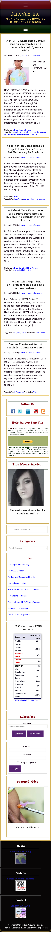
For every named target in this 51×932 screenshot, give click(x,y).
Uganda (34, 134)
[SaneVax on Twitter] (19, 413)
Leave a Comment (34, 157)
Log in (45, 928)
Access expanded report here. (27, 700)
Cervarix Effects (27, 827)
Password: (27, 754)
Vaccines (35, 268)
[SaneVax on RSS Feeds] (41, 413)
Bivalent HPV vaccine (31, 132)
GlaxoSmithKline (24, 268)
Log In (15, 769)
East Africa (18, 199)
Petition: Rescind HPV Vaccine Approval (24, 602)
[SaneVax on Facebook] (13, 413)
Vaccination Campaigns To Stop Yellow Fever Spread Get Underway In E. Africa (25, 149)
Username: (27, 746)
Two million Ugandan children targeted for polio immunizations (25, 285)
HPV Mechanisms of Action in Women (23, 589)
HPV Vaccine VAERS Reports (28, 628)
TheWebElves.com (11, 928)
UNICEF (24, 333)
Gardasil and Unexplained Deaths (21, 577)
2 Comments (35, 55)
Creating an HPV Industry (18, 564)
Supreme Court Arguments (19, 614)
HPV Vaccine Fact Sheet (17, 596)
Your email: (27, 723)
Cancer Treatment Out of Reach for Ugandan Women (25, 346)
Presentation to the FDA (18, 608)
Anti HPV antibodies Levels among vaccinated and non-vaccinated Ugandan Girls (25, 45)
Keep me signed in (28, 763)
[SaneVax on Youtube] (34, 413)
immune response (23, 134)
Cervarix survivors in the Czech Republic (27, 512)
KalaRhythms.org (34, 928)
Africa (15, 130)
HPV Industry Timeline (17, 583)
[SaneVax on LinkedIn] (26, 413)
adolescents (18, 132)
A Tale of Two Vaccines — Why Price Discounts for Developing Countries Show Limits (25, 215)
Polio (43, 333)
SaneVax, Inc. (25, 13)
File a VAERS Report (16, 571)
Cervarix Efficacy (24, 130)
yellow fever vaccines (37, 199)
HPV (15, 392)
